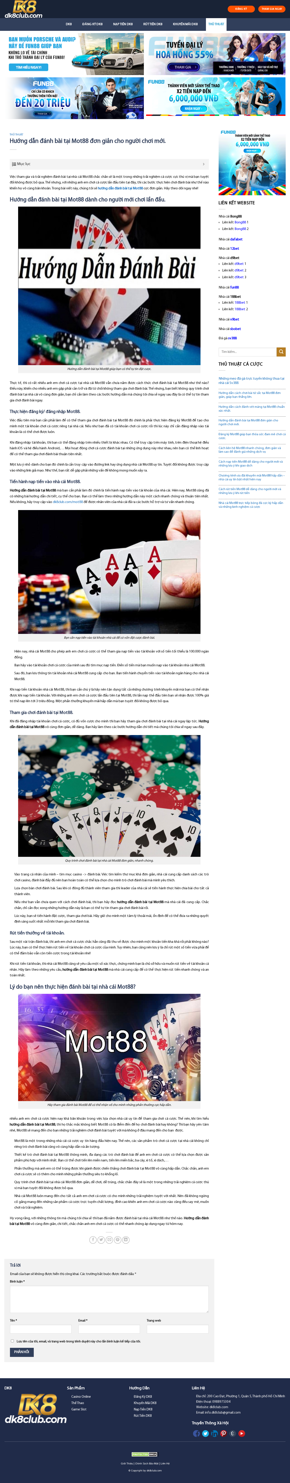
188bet (239, 303)
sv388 (232, 338)
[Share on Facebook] (93, 1240)
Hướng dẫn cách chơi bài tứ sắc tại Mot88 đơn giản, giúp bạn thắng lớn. (250, 395)
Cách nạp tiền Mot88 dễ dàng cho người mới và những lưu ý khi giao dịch (251, 463)
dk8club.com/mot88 (68, 502)
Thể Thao (77, 1403)
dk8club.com (154, 1470)
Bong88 (240, 222)
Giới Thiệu (127, 1463)
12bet (234, 249)
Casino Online (81, 1397)
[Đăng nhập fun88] (215, 98)
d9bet (239, 264)
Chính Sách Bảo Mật (147, 1463)
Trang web (154, 1320)
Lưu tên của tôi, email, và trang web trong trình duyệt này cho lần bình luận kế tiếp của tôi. (79, 1341)
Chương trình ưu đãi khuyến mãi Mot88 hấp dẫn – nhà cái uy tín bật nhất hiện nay (252, 477)
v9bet (234, 319)
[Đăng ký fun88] (252, 161)
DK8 (69, 24)
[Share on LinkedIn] (126, 1240)
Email (82, 1320)
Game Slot (79, 1409)
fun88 (234, 287)
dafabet (236, 239)
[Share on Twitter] (101, 1240)
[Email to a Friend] (109, 1240)
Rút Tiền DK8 (152, 24)
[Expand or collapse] (204, 164)
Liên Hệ (165, 1463)
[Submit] (281, 351)
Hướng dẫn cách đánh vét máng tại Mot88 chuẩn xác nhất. (252, 409)
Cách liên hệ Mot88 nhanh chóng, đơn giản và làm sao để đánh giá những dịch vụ (250, 450)
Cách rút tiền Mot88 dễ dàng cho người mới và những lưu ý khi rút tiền (250, 491)
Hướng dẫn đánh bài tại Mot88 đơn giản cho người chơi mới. (248, 422)
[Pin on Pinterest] (117, 1240)
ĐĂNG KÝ (241, 9)
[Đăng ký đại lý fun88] (74, 54)
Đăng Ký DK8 (92, 24)
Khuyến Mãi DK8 (185, 24)
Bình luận (17, 1281)
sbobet (235, 329)
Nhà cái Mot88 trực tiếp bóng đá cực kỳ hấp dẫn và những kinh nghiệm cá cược (251, 505)
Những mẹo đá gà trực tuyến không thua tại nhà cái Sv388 (251, 381)
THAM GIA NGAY (272, 9)
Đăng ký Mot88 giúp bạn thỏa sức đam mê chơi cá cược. (252, 436)
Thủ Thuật (216, 24)
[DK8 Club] (29, 9)
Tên (13, 1320)
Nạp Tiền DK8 (123, 24)
